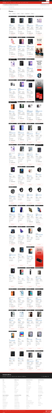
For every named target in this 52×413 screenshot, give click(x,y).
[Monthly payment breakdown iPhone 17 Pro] (31, 93)
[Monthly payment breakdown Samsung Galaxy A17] (13, 218)
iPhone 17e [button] (10, 174)
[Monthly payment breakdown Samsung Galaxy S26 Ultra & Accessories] (27, 116)
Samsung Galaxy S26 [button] (30, 68)
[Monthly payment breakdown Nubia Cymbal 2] (10, 279)
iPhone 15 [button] (19, 299)
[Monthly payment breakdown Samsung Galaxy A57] (22, 136)
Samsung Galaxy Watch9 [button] (39, 234)
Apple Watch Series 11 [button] (12, 196)
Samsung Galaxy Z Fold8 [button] (39, 25)
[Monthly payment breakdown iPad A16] (21, 342)
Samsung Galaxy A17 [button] (12, 214)
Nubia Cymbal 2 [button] (11, 275)
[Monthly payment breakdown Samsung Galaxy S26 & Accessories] (36, 116)
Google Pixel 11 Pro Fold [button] (30, 46)
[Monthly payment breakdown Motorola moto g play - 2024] (37, 219)
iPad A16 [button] (19, 339)
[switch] (44, 0)
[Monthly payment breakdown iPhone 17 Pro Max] (14, 115)
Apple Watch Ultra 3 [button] (38, 174)
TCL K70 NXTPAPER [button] (29, 256)
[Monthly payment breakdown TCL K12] (24, 280)
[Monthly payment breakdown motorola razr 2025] (13, 239)
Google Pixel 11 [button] (11, 25)
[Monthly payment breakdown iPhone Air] (18, 72)
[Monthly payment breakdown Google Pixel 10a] (22, 179)
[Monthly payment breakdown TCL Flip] (28, 280)
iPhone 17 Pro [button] (11, 299)
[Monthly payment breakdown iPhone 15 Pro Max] (37, 281)
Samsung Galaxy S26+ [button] (12, 132)
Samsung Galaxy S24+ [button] (39, 320)
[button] (42, 0)
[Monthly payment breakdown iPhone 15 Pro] (39, 137)
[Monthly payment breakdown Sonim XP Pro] (18, 258)
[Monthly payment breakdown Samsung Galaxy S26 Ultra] (18, 94)
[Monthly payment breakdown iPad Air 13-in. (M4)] (38, 342)
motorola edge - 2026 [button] (30, 214)
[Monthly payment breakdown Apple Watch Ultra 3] (38, 177)
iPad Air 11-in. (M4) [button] (29, 339)
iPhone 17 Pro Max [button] (11, 111)
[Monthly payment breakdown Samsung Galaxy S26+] (9, 137)
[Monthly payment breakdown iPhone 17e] (10, 178)
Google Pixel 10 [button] (29, 299)
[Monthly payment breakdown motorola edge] (22, 218)
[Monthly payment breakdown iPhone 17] (13, 72)
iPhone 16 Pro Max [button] (29, 320)
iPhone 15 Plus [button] (11, 320)
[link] (4, 0)
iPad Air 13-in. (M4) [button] (38, 339)
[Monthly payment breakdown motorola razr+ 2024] (22, 239)
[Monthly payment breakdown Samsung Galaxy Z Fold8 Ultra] (18, 51)
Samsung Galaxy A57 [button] (21, 132)
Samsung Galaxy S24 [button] (30, 133)
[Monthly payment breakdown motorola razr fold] (18, 115)
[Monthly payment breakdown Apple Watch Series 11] (15, 199)
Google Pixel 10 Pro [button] (38, 299)
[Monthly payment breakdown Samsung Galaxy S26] (27, 72)
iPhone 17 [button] (10, 154)
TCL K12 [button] (19, 277)
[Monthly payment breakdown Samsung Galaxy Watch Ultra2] (12, 258)
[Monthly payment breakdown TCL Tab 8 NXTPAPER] (15, 343)
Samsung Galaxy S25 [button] (30, 154)
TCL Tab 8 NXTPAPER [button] (12, 340)
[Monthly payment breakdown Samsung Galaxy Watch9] (38, 237)
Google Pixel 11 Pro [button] (21, 25)
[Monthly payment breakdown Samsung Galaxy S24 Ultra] (22, 159)
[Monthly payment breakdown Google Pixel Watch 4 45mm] (38, 198)
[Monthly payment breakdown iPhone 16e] (39, 364)
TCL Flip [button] (28, 277)
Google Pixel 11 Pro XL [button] (30, 25)
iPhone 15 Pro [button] (38, 133)
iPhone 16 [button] (37, 154)
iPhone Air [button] (19, 68)
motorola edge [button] (20, 214)
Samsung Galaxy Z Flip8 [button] (12, 46)
